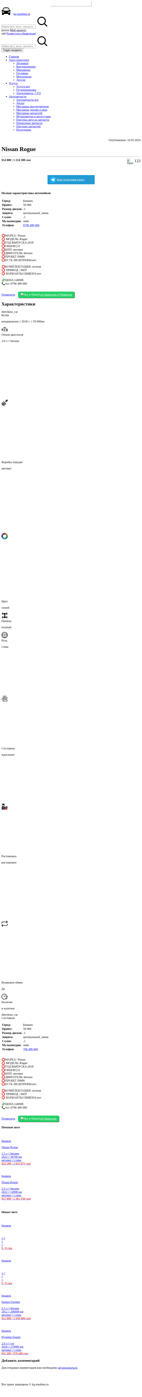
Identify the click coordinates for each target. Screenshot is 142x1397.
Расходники (23, 129)
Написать (50, 1118)
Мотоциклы (23, 76)
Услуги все (23, 86)
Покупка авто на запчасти (32, 119)
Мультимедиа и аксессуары (33, 116)
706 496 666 (30, 1049)
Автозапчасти (17, 96)
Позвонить (8, 294)
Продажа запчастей (28, 126)
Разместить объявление (71, 3)
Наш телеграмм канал (70, 179)
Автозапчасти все (27, 99)
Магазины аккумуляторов (32, 106)
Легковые (22, 63)
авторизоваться (67, 1367)
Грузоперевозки (26, 89)
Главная (14, 56)
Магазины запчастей (29, 113)
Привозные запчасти (29, 123)
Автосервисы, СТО (28, 93)
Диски (20, 103)
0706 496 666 (31, 225)
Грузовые (22, 73)
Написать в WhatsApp (58, 294)
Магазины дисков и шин (31, 109)
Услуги (13, 83)
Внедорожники (26, 66)
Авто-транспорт (19, 59)
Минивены (23, 69)
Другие (21, 79)
